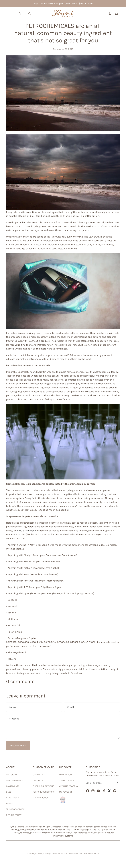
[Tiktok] (104, 791)
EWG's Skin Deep (26, 530)
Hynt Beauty (38, 853)
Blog (8, 792)
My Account (65, 792)
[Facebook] (87, 791)
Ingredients (12, 786)
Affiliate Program (69, 786)
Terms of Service (15, 809)
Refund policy (14, 815)
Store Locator (67, 780)
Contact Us (39, 774)
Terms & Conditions (44, 792)
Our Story (11, 774)
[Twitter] (109, 791)
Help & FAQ (38, 780)
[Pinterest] (114, 791)
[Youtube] (98, 791)
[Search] (19, 13)
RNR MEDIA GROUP (91, 853)
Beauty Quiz (12, 797)
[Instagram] (93, 791)
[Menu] (9, 13)
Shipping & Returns (43, 786)
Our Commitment (15, 780)
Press (9, 803)
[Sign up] (116, 783)
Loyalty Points (67, 774)
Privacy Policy (40, 797)
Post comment (18, 745)
